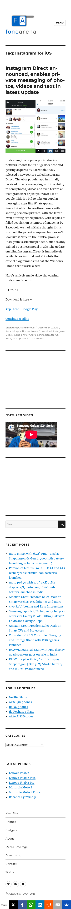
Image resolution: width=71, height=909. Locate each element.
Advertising (13, 855)
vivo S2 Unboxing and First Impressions (36, 606)
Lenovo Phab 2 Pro (21, 782)
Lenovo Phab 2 (19, 773)
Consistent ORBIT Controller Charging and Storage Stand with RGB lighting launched (35, 640)
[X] (13, 904)
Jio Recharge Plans (21, 711)
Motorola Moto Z (20, 787)
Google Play (30, 309)
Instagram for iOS (49, 334)
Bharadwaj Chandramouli (20, 327)
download (46, 331)
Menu (60, 22)
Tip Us (10, 872)
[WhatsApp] (31, 904)
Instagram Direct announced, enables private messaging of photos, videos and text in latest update (35, 80)
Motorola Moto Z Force (24, 792)
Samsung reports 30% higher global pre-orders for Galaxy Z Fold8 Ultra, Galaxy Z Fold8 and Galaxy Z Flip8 (37, 616)
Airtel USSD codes (21, 716)
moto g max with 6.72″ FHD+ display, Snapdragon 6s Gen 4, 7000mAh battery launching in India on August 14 (36, 558)
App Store (12, 309)
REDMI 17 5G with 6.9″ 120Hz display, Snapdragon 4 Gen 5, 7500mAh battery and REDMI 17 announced (35, 664)
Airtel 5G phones (20, 702)
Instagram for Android (25, 334)
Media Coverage (17, 847)
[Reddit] (48, 904)
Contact (11, 863)
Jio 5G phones (18, 707)
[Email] (57, 904)
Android (10, 331)
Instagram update (16, 338)
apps (18, 331)
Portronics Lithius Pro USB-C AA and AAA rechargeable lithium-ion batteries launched (37, 572)
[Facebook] (22, 904)
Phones (11, 821)
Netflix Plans (18, 697)
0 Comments (36, 338)
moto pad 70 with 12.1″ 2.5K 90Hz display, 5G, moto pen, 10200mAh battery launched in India (32, 587)
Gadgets (11, 830)
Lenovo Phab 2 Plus (22, 778)
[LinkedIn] (40, 904)
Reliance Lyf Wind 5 (22, 797)
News (34, 331)
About (10, 838)
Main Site (12, 813)
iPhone (26, 331)
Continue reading (17, 318)
